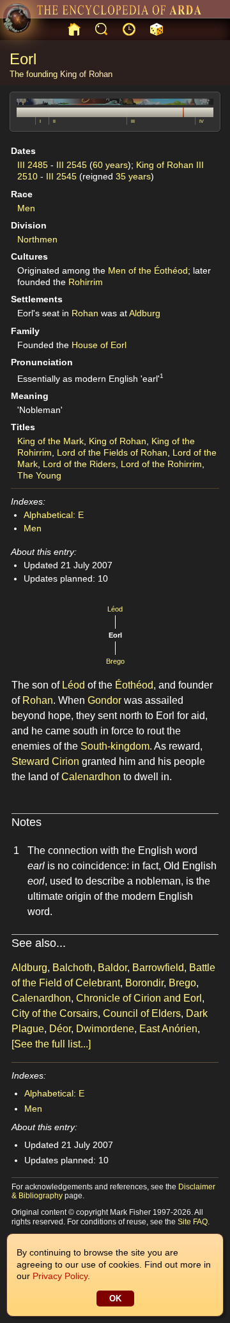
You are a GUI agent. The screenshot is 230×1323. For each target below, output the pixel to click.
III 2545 (71, 165)
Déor (60, 1028)
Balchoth (72, 967)
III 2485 (32, 165)
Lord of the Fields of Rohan (112, 452)
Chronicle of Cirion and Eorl (139, 998)
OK (115, 1298)
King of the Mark (50, 441)
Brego (115, 661)
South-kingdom (115, 746)
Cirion (65, 761)
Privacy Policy (60, 1276)
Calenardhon (91, 776)
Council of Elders (142, 1013)
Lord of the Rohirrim (161, 464)
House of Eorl (99, 345)
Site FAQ (193, 1221)
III (133, 121)
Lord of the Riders (79, 464)
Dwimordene (105, 1028)
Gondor (104, 700)
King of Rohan (86, 74)
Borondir (144, 982)
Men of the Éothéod (148, 270)
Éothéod (134, 685)
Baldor (112, 967)
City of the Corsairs (55, 1013)
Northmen (37, 239)
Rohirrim (85, 282)
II (54, 121)
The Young (39, 475)
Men (26, 208)
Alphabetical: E (54, 515)
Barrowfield (158, 967)
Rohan (85, 313)
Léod (115, 609)
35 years (133, 176)
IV (201, 121)
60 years (110, 165)
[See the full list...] (51, 1044)
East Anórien (168, 1028)
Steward (30, 761)
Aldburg (144, 313)
